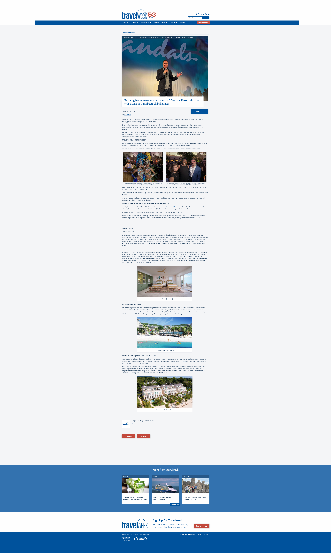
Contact (199, 534)
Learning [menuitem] (172, 23)
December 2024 (171, 207)
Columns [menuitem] (134, 23)
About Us (191, 534)
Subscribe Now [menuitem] (203, 23)
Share (198, 111)
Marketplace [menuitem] (145, 23)
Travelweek (127, 115)
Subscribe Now (201, 526)
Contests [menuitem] (156, 23)
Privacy (206, 534)
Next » (143, 436)
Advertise (183, 534)
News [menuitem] (125, 23)
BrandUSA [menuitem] (183, 23)
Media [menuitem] (163, 23)
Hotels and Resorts (129, 33)
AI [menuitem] (189, 23)
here (184, 361)
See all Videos (175, 504)
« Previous (128, 436)
